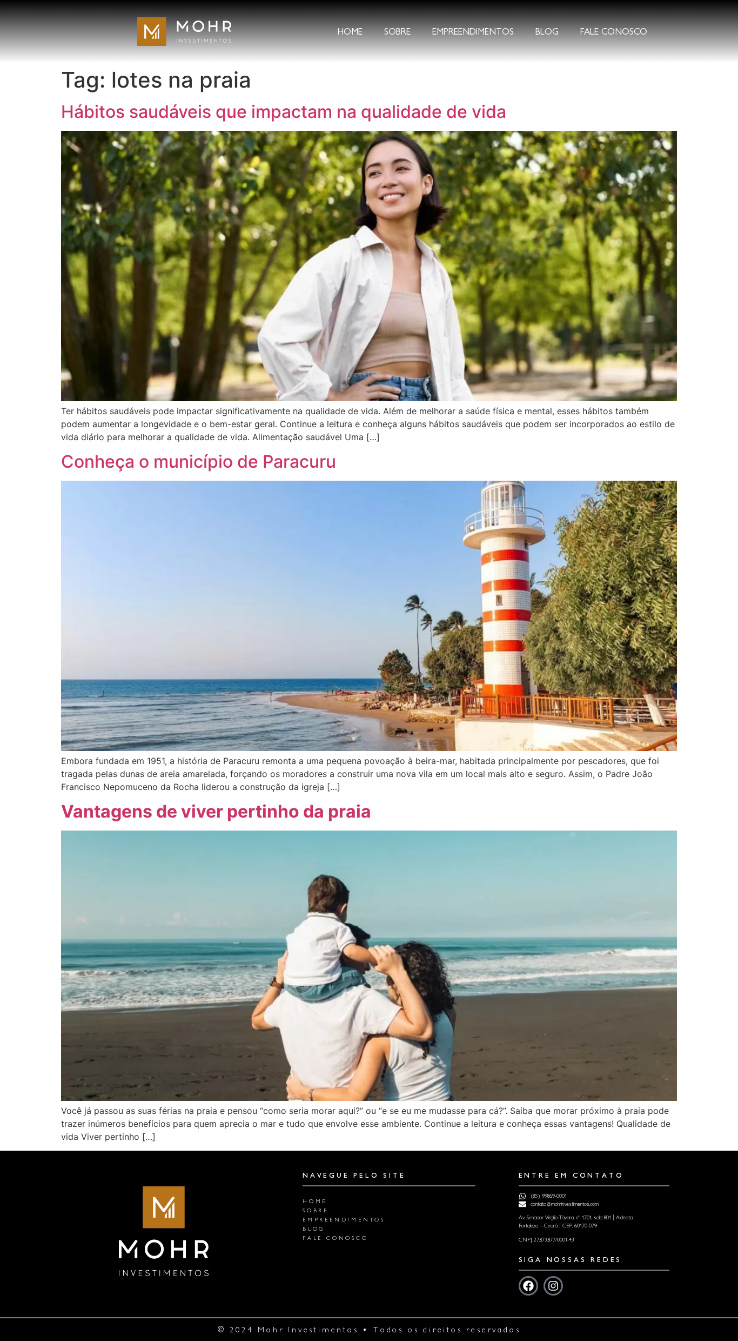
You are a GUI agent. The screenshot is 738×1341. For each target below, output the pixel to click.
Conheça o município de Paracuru (198, 461)
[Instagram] (553, 1286)
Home (350, 31)
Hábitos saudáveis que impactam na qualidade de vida (283, 111)
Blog (547, 31)
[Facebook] (528, 1286)
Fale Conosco (613, 31)
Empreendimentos (473, 31)
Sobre (397, 31)
